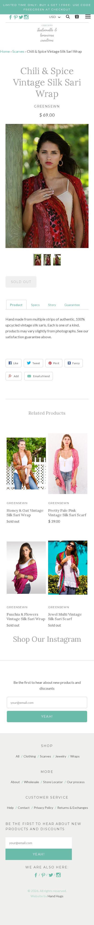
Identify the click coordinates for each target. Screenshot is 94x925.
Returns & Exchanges (72, 808)
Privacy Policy (43, 808)
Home (5, 51)
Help (10, 808)
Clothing (30, 756)
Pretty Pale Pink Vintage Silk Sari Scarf (67, 512)
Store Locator (53, 782)
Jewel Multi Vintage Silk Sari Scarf (65, 616)
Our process (76, 782)
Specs (35, 305)
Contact (24, 808)
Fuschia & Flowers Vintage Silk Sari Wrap (26, 616)
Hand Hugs (55, 896)
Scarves (18, 51)
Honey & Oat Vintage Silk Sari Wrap (25, 512)
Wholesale (31, 782)
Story (52, 305)
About (15, 782)
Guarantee (72, 305)
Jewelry (60, 756)
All (17, 756)
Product (16, 305)
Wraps (75, 756)
